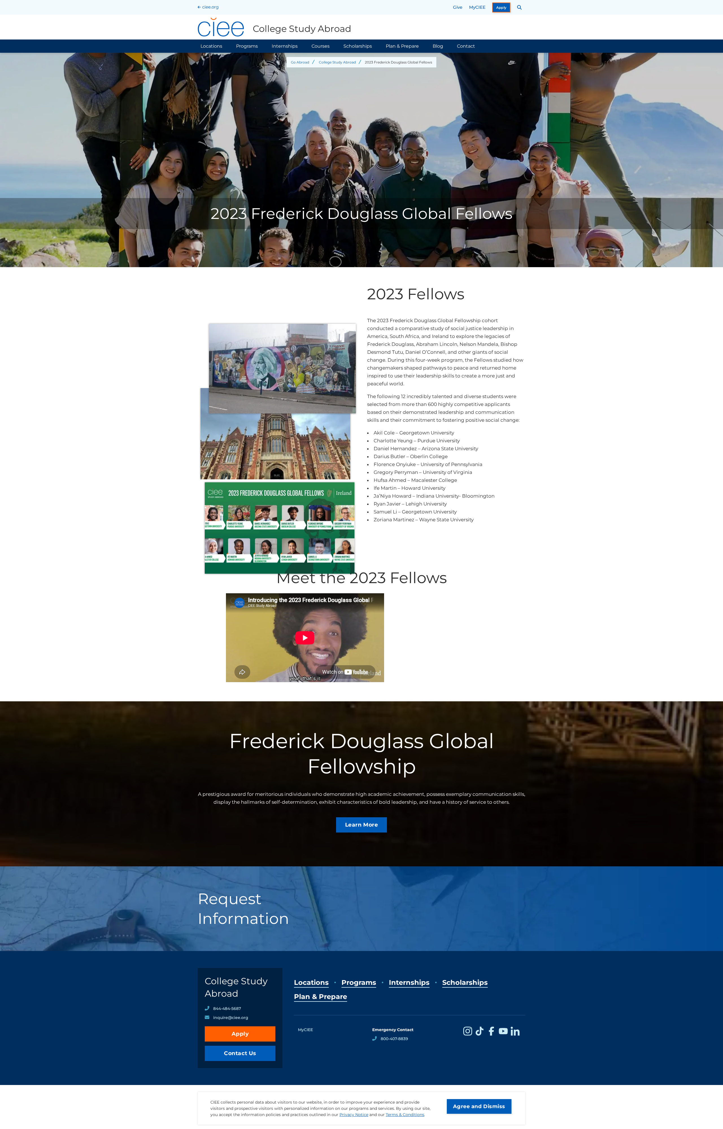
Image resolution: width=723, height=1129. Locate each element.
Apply (501, 7)
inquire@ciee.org (230, 1017)
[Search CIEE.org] (519, 7)
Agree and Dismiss (479, 1106)
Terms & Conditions (405, 1114)
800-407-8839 (394, 1038)
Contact (466, 46)
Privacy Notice (353, 1114)
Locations (211, 46)
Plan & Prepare (402, 46)
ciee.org (210, 7)
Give (457, 7)
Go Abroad (300, 62)
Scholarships (357, 46)
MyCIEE (477, 7)
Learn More (361, 825)
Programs (247, 46)
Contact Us (240, 1053)
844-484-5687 (227, 1008)
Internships (285, 46)
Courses (321, 46)
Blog (438, 46)
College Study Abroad (337, 62)
